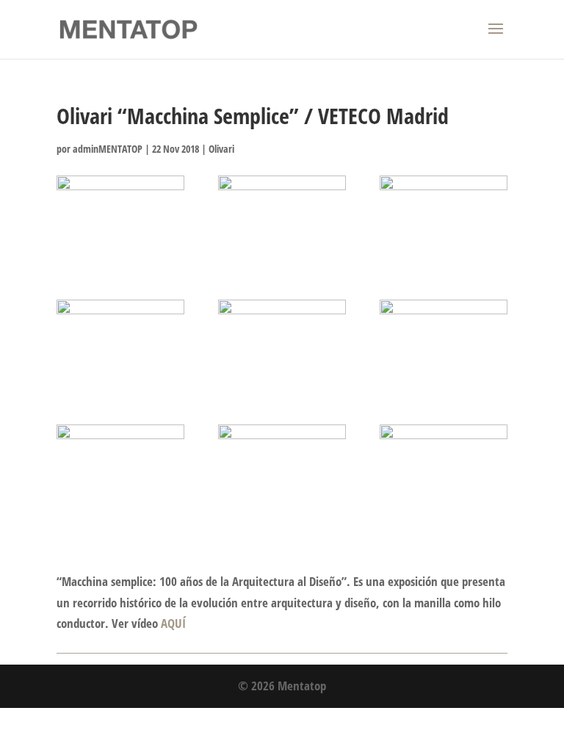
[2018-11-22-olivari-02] (282, 221)
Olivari (221, 149)
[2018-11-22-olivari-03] (443, 221)
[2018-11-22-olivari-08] (282, 470)
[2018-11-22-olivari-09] (443, 470)
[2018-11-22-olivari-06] (443, 345)
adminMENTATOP (107, 149)
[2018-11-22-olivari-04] (120, 345)
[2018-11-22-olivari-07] (120, 470)
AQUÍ (173, 623)
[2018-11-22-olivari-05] (282, 345)
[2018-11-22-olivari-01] (120, 221)
